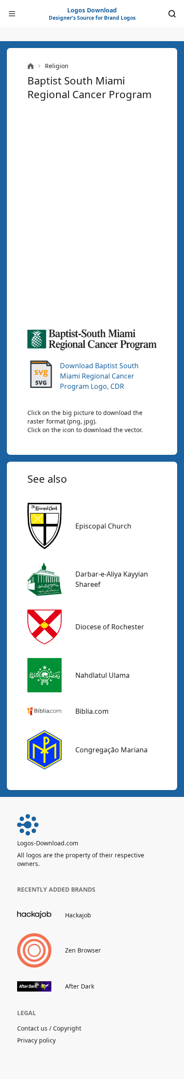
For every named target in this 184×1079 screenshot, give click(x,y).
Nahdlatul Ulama (102, 675)
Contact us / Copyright (49, 1028)
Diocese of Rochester (109, 626)
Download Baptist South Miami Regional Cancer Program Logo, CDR (99, 376)
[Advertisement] (92, 214)
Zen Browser (83, 950)
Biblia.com (92, 711)
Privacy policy (36, 1040)
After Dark (79, 986)
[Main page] (30, 66)
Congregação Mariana (111, 749)
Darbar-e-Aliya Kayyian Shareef (111, 579)
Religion (56, 66)
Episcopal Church (103, 526)
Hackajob (78, 915)
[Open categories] (12, 13)
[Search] (172, 13)
